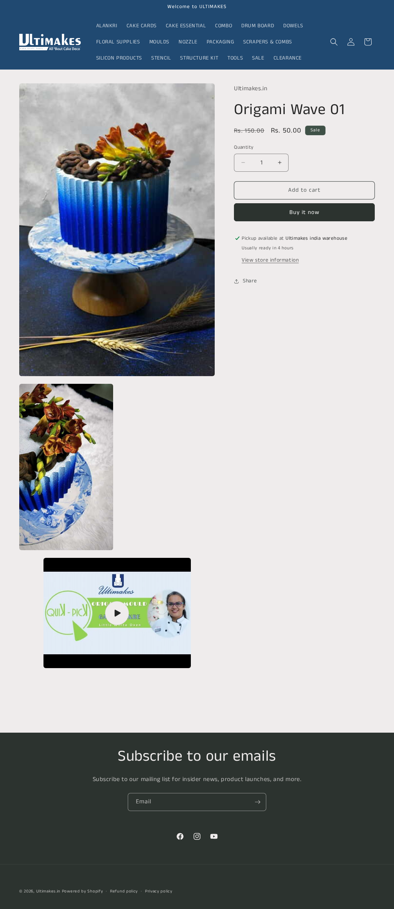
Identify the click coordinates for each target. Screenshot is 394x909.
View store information (270, 260)
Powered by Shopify (82, 891)
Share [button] (250, 281)
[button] (334, 41)
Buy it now (304, 212)
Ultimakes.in (48, 891)
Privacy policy (158, 891)
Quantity (243, 147)
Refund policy (124, 891)
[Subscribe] (257, 802)
